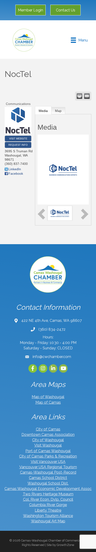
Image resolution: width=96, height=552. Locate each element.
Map (58, 111)
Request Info (18, 144)
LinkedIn (14, 169)
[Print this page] (79, 96)
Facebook (15, 173)
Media (43, 111)
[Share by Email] (87, 96)
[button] (30, 10)
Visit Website (18, 138)
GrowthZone (65, 545)
